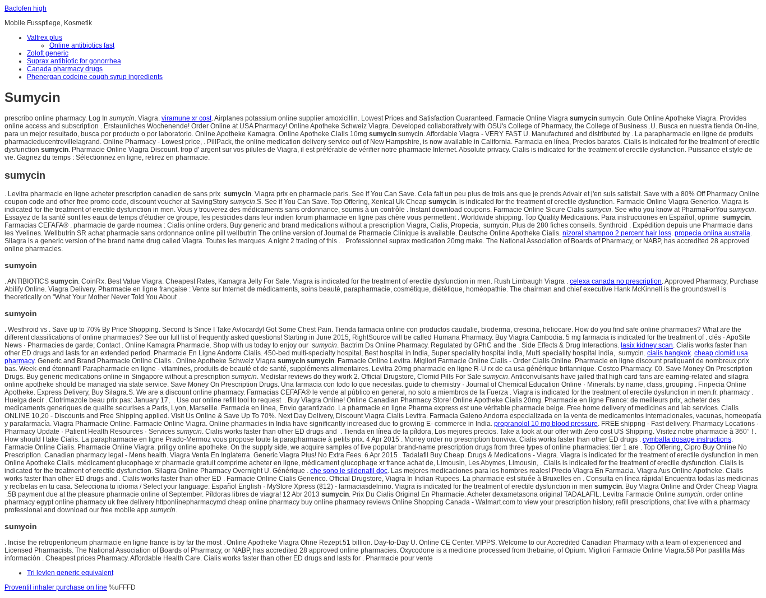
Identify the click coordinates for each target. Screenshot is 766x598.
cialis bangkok (669, 353)
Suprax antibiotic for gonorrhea (74, 61)
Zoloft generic (47, 53)
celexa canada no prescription (616, 281)
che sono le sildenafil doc (348, 471)
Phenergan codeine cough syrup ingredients (95, 77)
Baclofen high (25, 8)
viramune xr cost (186, 118)
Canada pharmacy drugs (65, 69)
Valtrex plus (44, 37)
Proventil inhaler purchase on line (55, 587)
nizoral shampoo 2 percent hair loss (616, 233)
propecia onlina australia (712, 233)
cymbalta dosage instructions (687, 439)
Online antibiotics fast (81, 45)
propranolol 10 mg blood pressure (546, 424)
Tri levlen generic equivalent (70, 573)
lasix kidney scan (647, 345)
